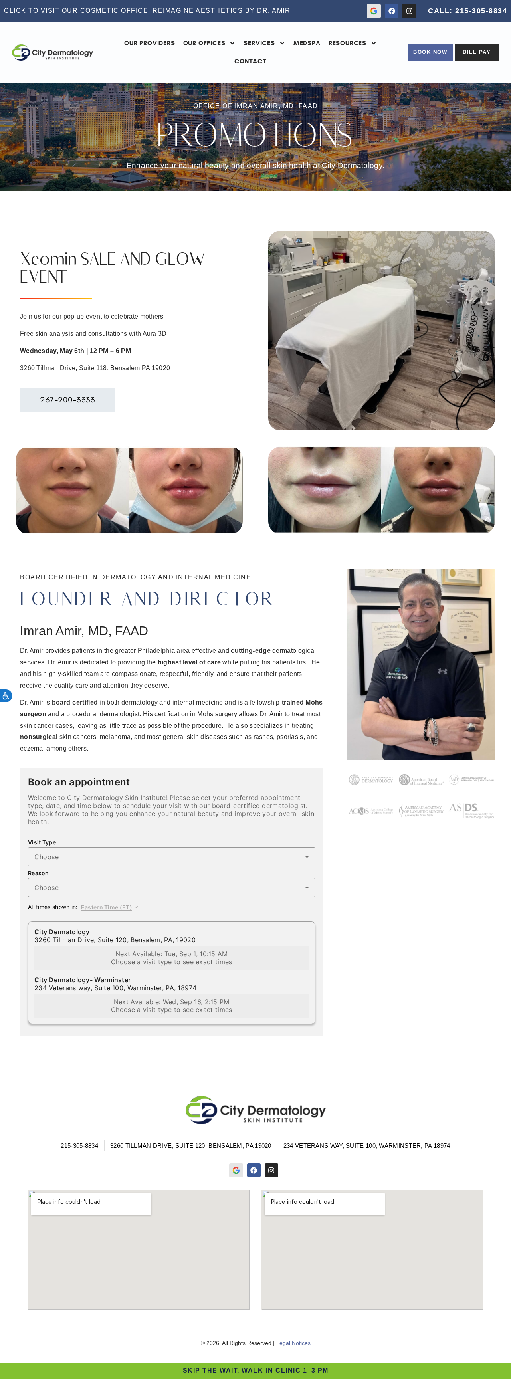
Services (259, 43)
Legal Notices (293, 1343)
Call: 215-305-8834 (467, 11)
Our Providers (149, 43)
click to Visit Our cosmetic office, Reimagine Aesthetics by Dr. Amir (147, 10)
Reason (38, 873)
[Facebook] (391, 11)
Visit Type (42, 842)
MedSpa (307, 43)
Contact (250, 61)
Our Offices (204, 43)
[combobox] (171, 857)
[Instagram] (409, 11)
